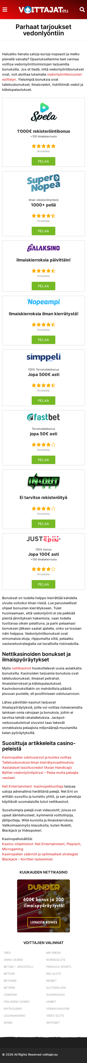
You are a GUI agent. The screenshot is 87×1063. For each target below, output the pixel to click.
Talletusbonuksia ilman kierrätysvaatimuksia (38, 762)
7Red (7, 952)
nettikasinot (21, 668)
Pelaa (43, 161)
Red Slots (53, 973)
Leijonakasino (14, 1015)
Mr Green (53, 952)
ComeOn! (10, 994)
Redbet (51, 980)
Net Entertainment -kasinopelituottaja (32, 786)
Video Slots (55, 1015)
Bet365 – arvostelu (18, 966)
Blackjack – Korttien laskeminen (27, 859)
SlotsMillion (56, 987)
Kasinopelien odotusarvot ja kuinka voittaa (36, 757)
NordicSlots (55, 959)
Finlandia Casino (17, 1001)
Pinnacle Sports (58, 966)
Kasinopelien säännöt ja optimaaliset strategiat (40, 854)
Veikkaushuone (58, 1008)
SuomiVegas (55, 994)
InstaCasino (13, 1008)
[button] (4, 9)
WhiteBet (53, 1022)
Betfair (9, 973)
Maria (8, 1022)
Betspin (9, 987)
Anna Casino (13, 959)
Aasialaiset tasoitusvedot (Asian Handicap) (37, 767)
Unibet (51, 1001)
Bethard (10, 980)
